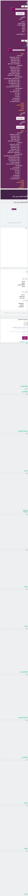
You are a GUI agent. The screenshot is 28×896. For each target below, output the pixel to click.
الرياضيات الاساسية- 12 (14, 101)
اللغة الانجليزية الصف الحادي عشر (12, 86)
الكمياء (25, 586)
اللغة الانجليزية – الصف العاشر (13, 75)
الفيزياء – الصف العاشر (14, 68)
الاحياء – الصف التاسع (15, 62)
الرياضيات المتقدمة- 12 (14, 91)
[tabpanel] (14, 247)
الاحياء (25, 626)
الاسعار (23, 29)
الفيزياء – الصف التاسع (15, 58)
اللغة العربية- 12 (16, 89)
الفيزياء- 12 (17, 93)
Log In (20, 18)
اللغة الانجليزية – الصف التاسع (13, 63)
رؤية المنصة (22, 296)
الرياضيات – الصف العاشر (14, 66)
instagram (21, 306)
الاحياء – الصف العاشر (15, 71)
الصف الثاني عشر (18, 88)
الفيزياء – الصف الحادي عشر (13, 80)
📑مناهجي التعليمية (21, 24)
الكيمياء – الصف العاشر (14, 70)
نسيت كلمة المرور (23, 341)
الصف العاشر (19, 65)
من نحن (23, 294)
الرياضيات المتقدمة (22, 717)
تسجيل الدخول (20, 13)
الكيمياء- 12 (17, 94)
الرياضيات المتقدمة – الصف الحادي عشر (11, 78)
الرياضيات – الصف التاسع (14, 57)
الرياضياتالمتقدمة (25, 511)
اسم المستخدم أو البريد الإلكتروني (19, 327)
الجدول (23, 26)
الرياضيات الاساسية (22, 431)
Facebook (21, 303)
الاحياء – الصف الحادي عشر (14, 83)
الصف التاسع (19, 55)
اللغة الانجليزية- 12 (15, 99)
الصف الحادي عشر (18, 76)
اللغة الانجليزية (24, 386)
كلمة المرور (24, 331)
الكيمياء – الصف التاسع (15, 60)
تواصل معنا (22, 297)
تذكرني (24, 334)
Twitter (22, 305)
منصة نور (23, 21)
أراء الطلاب (21, 110)
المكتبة (23, 28)
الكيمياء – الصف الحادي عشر (13, 81)
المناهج (22, 53)
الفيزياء (25, 470)
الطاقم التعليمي (20, 105)
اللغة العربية (24, 391)
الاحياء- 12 (17, 96)
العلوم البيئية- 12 (16, 98)
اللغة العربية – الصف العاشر (13, 73)
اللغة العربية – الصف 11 (14, 85)
